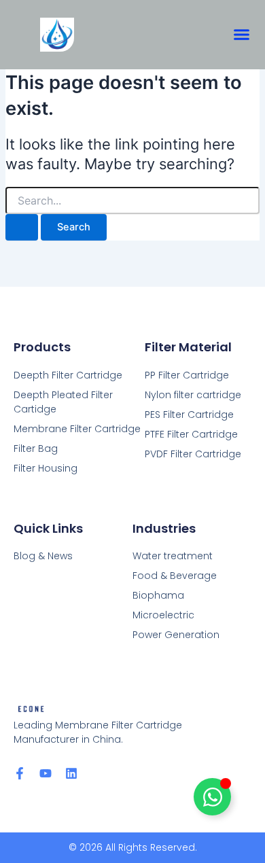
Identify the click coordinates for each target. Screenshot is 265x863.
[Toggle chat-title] (212, 796)
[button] (242, 35)
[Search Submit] (21, 227)
